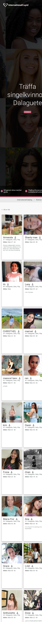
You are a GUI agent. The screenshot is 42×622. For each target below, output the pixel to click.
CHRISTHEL (9, 331)
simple (5, 386)
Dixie (27, 613)
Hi (4, 284)
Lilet (27, 566)
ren (26, 378)
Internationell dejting (24, 200)
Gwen (28, 425)
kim (5, 425)
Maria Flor (8, 519)
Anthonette (9, 613)
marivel (29, 331)
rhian (27, 472)
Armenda (8, 237)
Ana (27, 519)
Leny (27, 284)
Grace (6, 566)
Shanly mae (31, 237)
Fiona (6, 472)
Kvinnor (39, 200)
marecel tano (10, 378)
